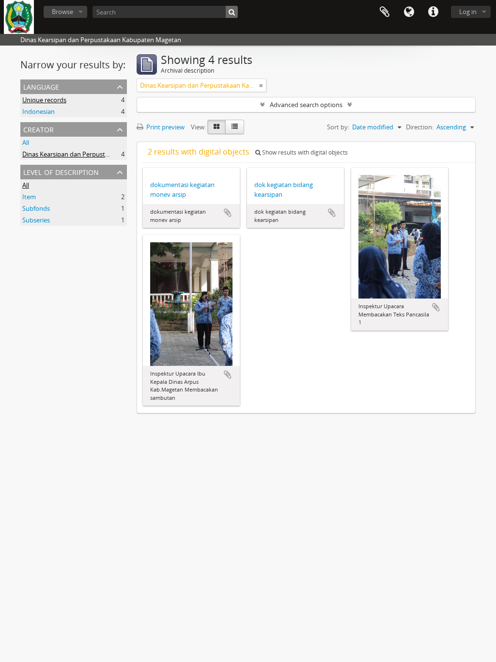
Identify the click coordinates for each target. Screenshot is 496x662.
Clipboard (384, 12)
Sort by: (338, 127)
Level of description (61, 171)
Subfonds (36, 208)
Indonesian (38, 111)
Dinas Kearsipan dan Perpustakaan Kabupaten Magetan (102, 154)
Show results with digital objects (304, 152)
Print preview (165, 127)
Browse (62, 11)
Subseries (36, 220)
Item (29, 196)
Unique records (44, 99)
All (25, 142)
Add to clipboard (227, 213)
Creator (38, 128)
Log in (468, 11)
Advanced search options (306, 104)
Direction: (420, 127)
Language (409, 12)
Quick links (433, 12)
